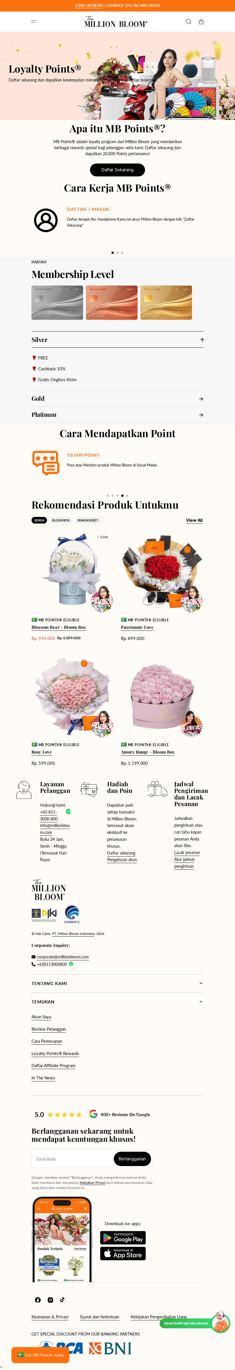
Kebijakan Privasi (92, 1182)
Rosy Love (42, 752)
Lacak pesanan (187, 852)
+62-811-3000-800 (49, 815)
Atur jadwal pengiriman (184, 863)
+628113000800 (52, 964)
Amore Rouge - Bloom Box (148, 752)
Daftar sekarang (121, 853)
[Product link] (73, 585)
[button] (34, 21)
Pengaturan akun (122, 859)
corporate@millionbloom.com (63, 956)
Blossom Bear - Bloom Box (59, 627)
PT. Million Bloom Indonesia (73, 933)
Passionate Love (137, 627)
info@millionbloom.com (55, 829)
